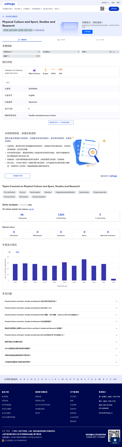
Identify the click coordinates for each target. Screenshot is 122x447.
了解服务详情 (18, 176)
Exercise (22, 192)
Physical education (39, 197)
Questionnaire (84, 192)
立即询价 (87, 32)
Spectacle (48, 192)
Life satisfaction (9, 192)
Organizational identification (65, 192)
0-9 (114, 379)
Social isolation (35, 192)
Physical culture (9, 197)
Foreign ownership (100, 192)
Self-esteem (24, 197)
